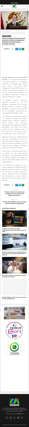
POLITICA (9, 36)
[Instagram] (14, 417)
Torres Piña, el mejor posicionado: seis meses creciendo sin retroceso (14, 276)
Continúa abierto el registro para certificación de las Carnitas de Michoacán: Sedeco (14, 193)
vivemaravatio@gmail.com (17, 413)
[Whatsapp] (22, 417)
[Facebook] (6, 417)
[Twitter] (10, 417)
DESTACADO (4, 36)
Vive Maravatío (23, 424)
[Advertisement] (14, 64)
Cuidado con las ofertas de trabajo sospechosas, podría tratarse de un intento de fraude (14, 230)
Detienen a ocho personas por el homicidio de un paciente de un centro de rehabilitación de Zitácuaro (14, 253)
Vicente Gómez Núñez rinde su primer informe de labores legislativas (14, 202)
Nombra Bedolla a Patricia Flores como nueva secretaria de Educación (14, 298)
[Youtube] (18, 417)
